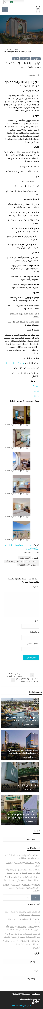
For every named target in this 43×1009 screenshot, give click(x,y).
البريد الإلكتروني (33, 631)
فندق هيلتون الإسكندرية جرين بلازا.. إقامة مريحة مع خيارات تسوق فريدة (21, 816)
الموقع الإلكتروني (33, 643)
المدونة (34, 714)
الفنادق (16, 49)
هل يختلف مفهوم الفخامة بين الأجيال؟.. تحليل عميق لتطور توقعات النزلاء (22, 856)
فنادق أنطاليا (25, 59)
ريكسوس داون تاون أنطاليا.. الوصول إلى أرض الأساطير (21, 546)
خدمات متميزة (31, 561)
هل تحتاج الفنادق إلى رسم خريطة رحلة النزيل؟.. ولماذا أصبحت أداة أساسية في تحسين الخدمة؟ (22, 878)
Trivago (36, 396)
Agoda (36, 391)
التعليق (36, 586)
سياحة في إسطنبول (14, 561)
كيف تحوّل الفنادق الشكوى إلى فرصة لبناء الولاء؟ (23, 864)
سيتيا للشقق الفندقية (28, 785)
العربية (7, 2)
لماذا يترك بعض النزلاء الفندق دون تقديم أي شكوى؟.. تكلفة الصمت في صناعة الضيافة (23, 871)
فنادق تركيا (35, 59)
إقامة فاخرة (25, 557)
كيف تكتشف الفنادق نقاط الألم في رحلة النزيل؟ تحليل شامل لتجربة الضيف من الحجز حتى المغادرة (21, 887)
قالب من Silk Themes (21, 1005)
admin (31, 756)
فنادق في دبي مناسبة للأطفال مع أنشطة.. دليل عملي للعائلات (22, 719)
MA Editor (30, 724)
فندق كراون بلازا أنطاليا (15, 363)
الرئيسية (9, 49)
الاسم (36, 620)
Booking (36, 386)
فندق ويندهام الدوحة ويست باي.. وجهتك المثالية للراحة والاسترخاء (22, 751)
